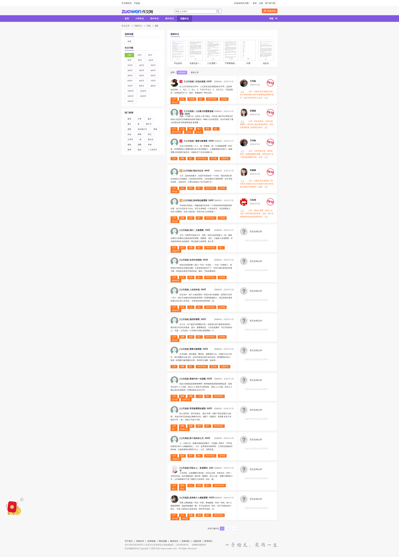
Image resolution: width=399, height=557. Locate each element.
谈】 (201, 99)
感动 (129, 144)
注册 (261, 3)
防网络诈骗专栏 (199, 545)
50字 (140, 60)
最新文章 (195, 72)
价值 (182, 307)
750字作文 (210, 248)
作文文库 (126, 26)
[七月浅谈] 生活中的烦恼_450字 (194, 260)
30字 (150, 55)
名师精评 (182, 72)
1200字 (143, 91)
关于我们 (129, 541)
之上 (191, 485)
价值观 (192, 99)
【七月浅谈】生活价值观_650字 (197, 81)
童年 (129, 124)
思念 (149, 134)
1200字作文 (219, 485)
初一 (174, 429)
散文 (182, 489)
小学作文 (139, 18)
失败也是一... (196, 63)
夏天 (149, 119)
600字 (130, 81)
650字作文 (212, 99)
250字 (153, 65)
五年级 (224, 99)
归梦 (248, 63)
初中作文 (154, 18)
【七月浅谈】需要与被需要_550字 (198, 141)
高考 (129, 119)
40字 (129, 60)
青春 (155, 129)
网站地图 (163, 541)
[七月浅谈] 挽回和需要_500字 (193, 319)
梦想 (129, 150)
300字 (130, 70)
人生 (182, 129)
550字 (153, 76)
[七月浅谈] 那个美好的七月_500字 (195, 438)
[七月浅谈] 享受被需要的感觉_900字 (196, 408)
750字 (130, 86)
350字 (141, 70)
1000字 (130, 91)
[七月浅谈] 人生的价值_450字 (193, 289)
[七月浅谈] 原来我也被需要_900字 (198, 200)
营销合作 (140, 541)
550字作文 (201, 158)
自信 (129, 134)
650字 (141, 81)
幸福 (149, 144)
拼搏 (139, 134)
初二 (221, 248)
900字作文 (176, 132)
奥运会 (150, 139)
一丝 (199, 396)
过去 (182, 188)
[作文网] (137, 12)
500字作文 (210, 337)
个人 (182, 515)
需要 (191, 129)
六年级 (222, 218)
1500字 (130, 96)
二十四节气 (152, 150)
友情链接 (151, 541)
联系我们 (208, 541)
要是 (207, 129)
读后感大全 (142, 129)
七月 (174, 99)
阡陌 (199, 485)
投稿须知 (186, 541)
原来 (191, 218)
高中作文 (169, 18)
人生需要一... (213, 63)
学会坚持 (178, 63)
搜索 (218, 11)
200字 (141, 65)
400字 (153, 70)
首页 (127, 18)
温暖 (139, 144)
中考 (139, 119)
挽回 (191, 337)
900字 (153, 86)
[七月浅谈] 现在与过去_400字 (196, 170)
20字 (140, 55)
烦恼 (191, 277)
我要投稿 (269, 11)
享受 (199, 426)
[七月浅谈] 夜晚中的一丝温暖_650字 (196, 379)
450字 (130, 76)
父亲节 (130, 139)
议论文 (175, 102)
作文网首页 (127, 3)
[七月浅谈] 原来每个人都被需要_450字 (197, 497)
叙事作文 (176, 281)
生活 (182, 99)
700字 (153, 81)
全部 (129, 41)
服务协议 (174, 541)
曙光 (182, 485)
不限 (129, 55)
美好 (182, 456)
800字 (141, 86)
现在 (191, 188)
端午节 (148, 124)
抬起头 (266, 63)
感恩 (129, 129)
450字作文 (210, 277)
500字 (141, 76)
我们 (182, 248)
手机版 (137, 3)
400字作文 (210, 188)
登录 (255, 3)
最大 (199, 129)
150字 (130, 65)
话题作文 (184, 18)
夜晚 (182, 396)
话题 (149, 26)
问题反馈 (197, 541)
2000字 (143, 96)
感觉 (182, 426)
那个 (191, 456)
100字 (151, 60)
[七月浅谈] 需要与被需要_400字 (194, 349)
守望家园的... (231, 63)
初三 (174, 489)
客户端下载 (270, 3)
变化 (139, 150)
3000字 (130, 101)
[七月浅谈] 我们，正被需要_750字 (195, 230)
